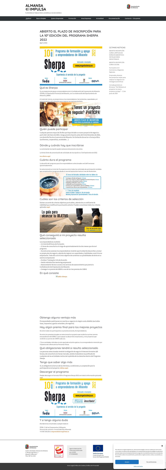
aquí (48, 207)
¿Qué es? (28, 18)
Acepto (127, 462)
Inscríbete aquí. (45, 156)
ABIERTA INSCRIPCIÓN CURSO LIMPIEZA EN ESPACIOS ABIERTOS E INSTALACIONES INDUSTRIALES (116, 55)
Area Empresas (86, 18)
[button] (162, 446)
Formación (72, 18)
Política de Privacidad (92, 465)
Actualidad (100, 18)
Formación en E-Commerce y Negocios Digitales (116, 70)
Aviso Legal (70, 465)
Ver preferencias (151, 462)
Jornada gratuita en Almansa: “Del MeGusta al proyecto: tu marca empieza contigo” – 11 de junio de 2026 (117, 89)
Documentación (114, 18)
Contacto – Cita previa (132, 18)
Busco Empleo (41, 18)
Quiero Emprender (57, 18)
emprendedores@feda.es (60, 431)
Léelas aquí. (64, 368)
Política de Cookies (138, 466)
